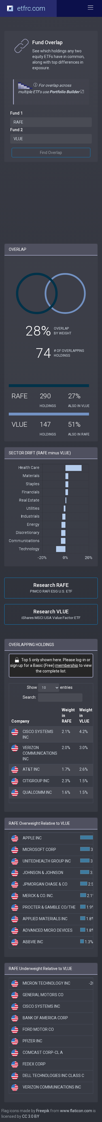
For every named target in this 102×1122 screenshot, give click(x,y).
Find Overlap (51, 152)
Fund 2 (16, 130)
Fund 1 (16, 113)
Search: (29, 697)
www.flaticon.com (76, 1110)
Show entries (50, 687)
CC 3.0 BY (30, 1116)
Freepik (42, 1110)
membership (66, 665)
